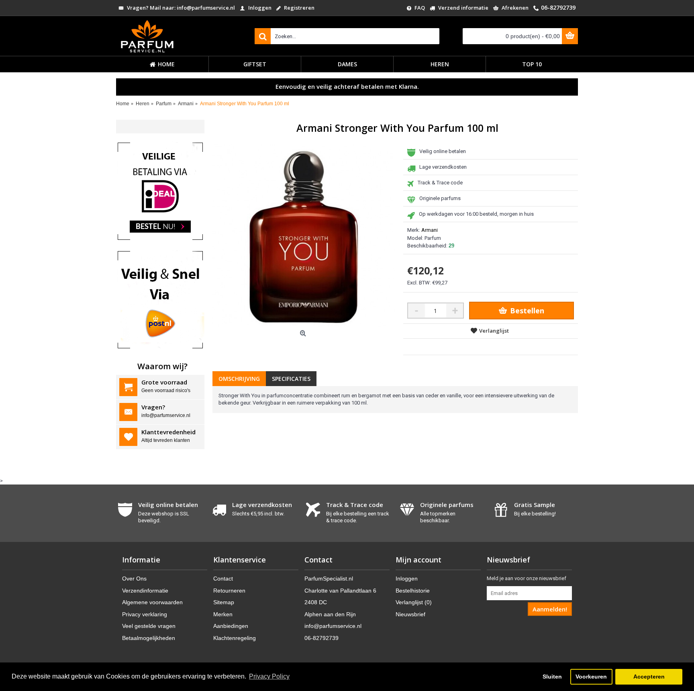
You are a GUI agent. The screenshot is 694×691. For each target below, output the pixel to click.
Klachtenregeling (234, 638)
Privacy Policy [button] (269, 676)
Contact (223, 578)
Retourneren (229, 590)
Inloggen (407, 578)
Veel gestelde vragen (149, 626)
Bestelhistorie (413, 590)
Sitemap (223, 602)
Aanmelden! (550, 609)
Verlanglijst (494, 330)
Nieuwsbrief (410, 614)
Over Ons (134, 578)
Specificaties (291, 378)
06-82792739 (321, 638)
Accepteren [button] (649, 676)
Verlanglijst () (414, 602)
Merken (223, 614)
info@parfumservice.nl (332, 626)
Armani (429, 230)
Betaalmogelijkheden (148, 638)
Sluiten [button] (552, 676)
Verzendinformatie (145, 590)
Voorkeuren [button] (591, 676)
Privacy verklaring (144, 614)
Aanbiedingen (230, 626)
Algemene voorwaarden (152, 602)
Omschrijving (239, 378)
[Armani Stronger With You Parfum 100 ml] (303, 235)
